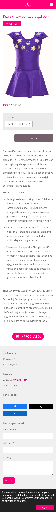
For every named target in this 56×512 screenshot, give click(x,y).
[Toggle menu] (51, 4)
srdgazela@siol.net (18, 379)
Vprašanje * (8, 457)
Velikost (9, 117)
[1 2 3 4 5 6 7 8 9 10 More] (7, 138)
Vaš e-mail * (8, 443)
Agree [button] (45, 507)
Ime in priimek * (10, 429)
